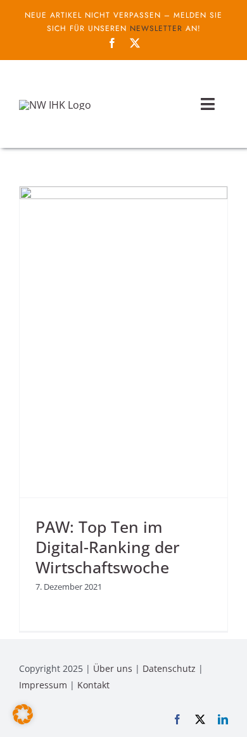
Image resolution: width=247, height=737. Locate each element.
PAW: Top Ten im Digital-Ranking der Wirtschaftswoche (107, 547)
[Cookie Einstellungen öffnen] (23, 721)
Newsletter (156, 28)
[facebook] (112, 43)
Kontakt (93, 685)
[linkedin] (223, 719)
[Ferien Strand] (55, 105)
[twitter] (135, 43)
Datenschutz (169, 668)
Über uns (112, 668)
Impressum (43, 685)
